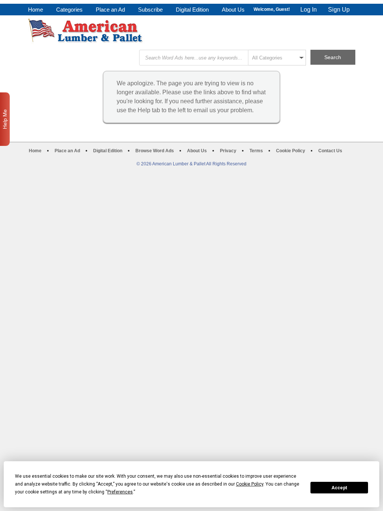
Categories (69, 9)
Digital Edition (192, 9)
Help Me (5, 119)
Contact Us (330, 150)
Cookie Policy (290, 150)
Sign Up (339, 9)
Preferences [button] (120, 492)
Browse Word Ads (154, 150)
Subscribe (150, 9)
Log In (308, 9)
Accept (339, 487)
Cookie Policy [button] (249, 484)
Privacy (228, 150)
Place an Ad (110, 9)
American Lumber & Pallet (86, 30)
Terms (256, 150)
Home (35, 9)
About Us (233, 9)
